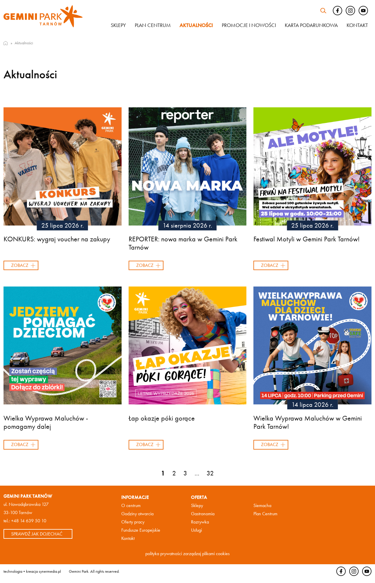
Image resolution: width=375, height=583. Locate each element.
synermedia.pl (50, 571)
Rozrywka (200, 522)
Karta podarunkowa (311, 25)
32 (210, 473)
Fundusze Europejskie (140, 530)
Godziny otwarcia (137, 514)
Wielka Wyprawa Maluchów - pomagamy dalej (46, 422)
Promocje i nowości (249, 25)
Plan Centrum (265, 514)
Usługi (196, 530)
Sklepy (118, 25)
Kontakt (357, 25)
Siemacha (262, 505)
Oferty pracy (132, 522)
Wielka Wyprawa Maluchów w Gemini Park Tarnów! (307, 422)
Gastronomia (202, 514)
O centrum (131, 505)
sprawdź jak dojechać (36, 534)
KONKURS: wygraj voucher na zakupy (57, 238)
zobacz (19, 265)
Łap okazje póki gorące (162, 418)
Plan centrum (153, 25)
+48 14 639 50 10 (28, 521)
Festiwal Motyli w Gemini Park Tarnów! (306, 238)
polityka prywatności (163, 553)
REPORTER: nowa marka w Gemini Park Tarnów (183, 243)
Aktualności (196, 25)
